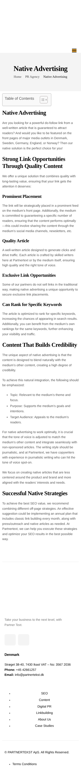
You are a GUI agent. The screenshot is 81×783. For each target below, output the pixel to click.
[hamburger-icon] (74, 50)
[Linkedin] (10, 639)
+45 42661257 (26, 669)
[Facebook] (23, 639)
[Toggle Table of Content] (41, 100)
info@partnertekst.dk (29, 674)
